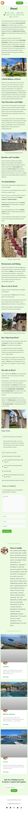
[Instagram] (17, 807)
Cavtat (5, 762)
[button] (19, 2)
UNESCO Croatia (20, 14)
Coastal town (8, 14)
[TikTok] (21, 807)
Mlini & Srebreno (9, 714)
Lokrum (6, 666)
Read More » (6, 677)
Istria (14, 14)
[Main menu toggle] (26, 3)
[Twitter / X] (14, 807)
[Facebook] (10, 807)
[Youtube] (7, 807)
